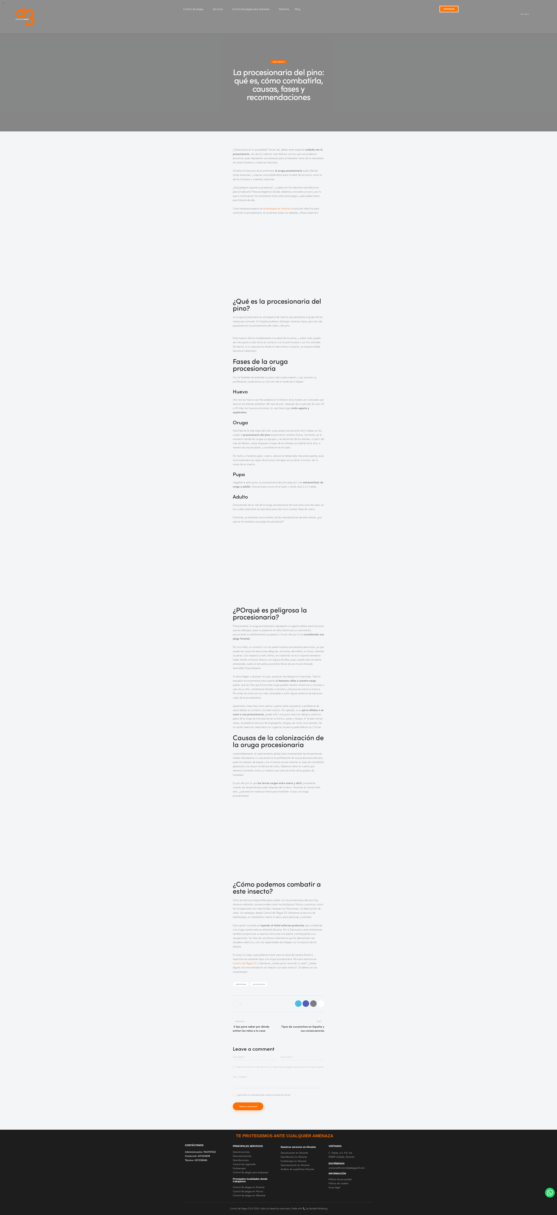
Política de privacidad (340, 1179)
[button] (321, 1003)
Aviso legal (334, 1187)
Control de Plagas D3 (245, 963)
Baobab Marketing (318, 1208)
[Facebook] (306, 1003)
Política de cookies (338, 1183)
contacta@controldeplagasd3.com (347, 1167)
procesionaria (259, 984)
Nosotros (284, 9)
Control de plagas (193, 9)
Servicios (218, 9)
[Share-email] (313, 1003)
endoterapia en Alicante (276, 208)
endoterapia (241, 984)
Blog (297, 9)
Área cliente (525, 14)
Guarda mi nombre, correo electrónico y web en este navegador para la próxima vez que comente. (280, 1067)
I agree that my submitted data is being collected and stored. (263, 1095)
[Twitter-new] (298, 1003)
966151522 (210, 1151)
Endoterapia (278, 62)
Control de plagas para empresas (250, 9)
